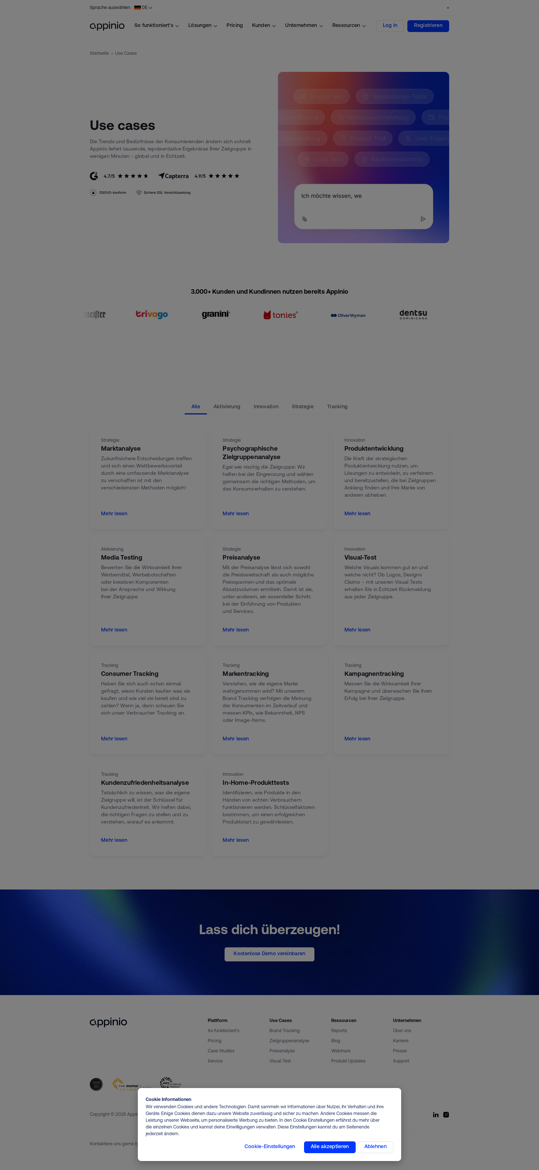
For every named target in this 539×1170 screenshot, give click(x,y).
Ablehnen (375, 1147)
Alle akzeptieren (330, 1147)
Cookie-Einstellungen (270, 1147)
